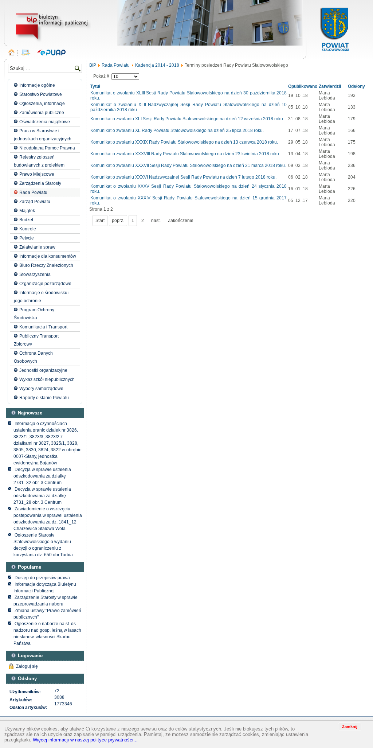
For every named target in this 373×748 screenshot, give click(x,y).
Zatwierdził (330, 86)
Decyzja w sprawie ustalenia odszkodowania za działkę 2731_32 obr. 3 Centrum (42, 476)
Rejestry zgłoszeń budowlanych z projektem (39, 161)
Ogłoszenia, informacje (42, 103)
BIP (92, 65)
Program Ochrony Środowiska (34, 313)
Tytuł (95, 86)
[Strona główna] (11, 53)
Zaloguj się (27, 666)
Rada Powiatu (33, 192)
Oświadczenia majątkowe (44, 121)
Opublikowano (302, 86)
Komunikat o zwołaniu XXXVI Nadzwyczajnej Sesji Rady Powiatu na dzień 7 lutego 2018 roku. (183, 177)
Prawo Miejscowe (36, 174)
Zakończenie (180, 220)
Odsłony (356, 86)
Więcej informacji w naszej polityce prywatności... (85, 740)
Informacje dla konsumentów (47, 256)
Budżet (26, 219)
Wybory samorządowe (41, 388)
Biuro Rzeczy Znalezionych (46, 265)
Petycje (26, 238)
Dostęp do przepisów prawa (42, 577)
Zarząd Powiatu (34, 201)
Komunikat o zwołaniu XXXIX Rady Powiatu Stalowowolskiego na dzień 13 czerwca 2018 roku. (184, 142)
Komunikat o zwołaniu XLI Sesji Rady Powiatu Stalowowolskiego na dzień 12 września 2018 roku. (187, 118)
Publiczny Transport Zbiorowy (36, 340)
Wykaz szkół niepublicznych (47, 379)
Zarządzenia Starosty (40, 183)
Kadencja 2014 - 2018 (157, 65)
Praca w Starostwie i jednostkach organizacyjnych (42, 134)
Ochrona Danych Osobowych (33, 357)
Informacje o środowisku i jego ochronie (42, 296)
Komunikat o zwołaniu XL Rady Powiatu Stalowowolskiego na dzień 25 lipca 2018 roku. (177, 130)
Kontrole (27, 228)
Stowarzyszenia (35, 274)
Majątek (27, 210)
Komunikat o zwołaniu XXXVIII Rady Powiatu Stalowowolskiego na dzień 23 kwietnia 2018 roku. (185, 153)
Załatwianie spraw (37, 247)
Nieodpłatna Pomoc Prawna (47, 148)
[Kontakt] (26, 53)
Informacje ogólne (37, 85)
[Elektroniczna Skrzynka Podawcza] (51, 53)
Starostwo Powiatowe (40, 94)
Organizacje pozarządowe (45, 283)
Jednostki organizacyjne (43, 370)
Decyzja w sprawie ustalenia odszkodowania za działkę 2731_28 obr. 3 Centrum (42, 496)
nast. (156, 220)
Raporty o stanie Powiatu (44, 397)
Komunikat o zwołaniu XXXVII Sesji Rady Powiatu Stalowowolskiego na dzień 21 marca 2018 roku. (188, 165)
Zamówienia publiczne (41, 112)
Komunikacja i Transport (43, 327)
